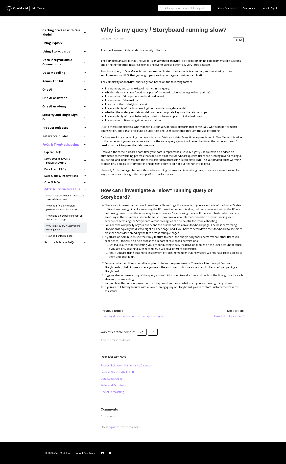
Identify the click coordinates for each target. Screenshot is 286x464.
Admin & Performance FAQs (62, 189)
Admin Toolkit (52, 81)
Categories (249, 8)
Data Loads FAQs (55, 169)
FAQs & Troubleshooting (60, 144)
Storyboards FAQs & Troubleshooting (57, 160)
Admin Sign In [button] (270, 8)
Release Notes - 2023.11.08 (117, 372)
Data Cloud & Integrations (61, 176)
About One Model (227, 8)
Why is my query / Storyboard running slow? (63, 227)
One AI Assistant (54, 98)
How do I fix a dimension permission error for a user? (62, 207)
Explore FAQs (52, 152)
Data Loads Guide (111, 378)
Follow (238, 39)
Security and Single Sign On (60, 117)
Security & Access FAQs (59, 242)
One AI (47, 89)
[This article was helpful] (142, 332)
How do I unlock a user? (229, 316)
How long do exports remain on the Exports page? (132, 316)
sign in (112, 427)
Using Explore (52, 43)
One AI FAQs (52, 182)
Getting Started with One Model (61, 32)
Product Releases (55, 128)
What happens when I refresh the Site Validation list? (65, 197)
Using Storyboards (56, 51)
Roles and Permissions (115, 385)
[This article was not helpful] (153, 332)
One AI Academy (54, 106)
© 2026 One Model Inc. (58, 453)
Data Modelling (53, 73)
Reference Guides (55, 136)
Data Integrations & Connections (57, 62)
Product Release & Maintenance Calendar (126, 365)
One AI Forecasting (112, 392)
